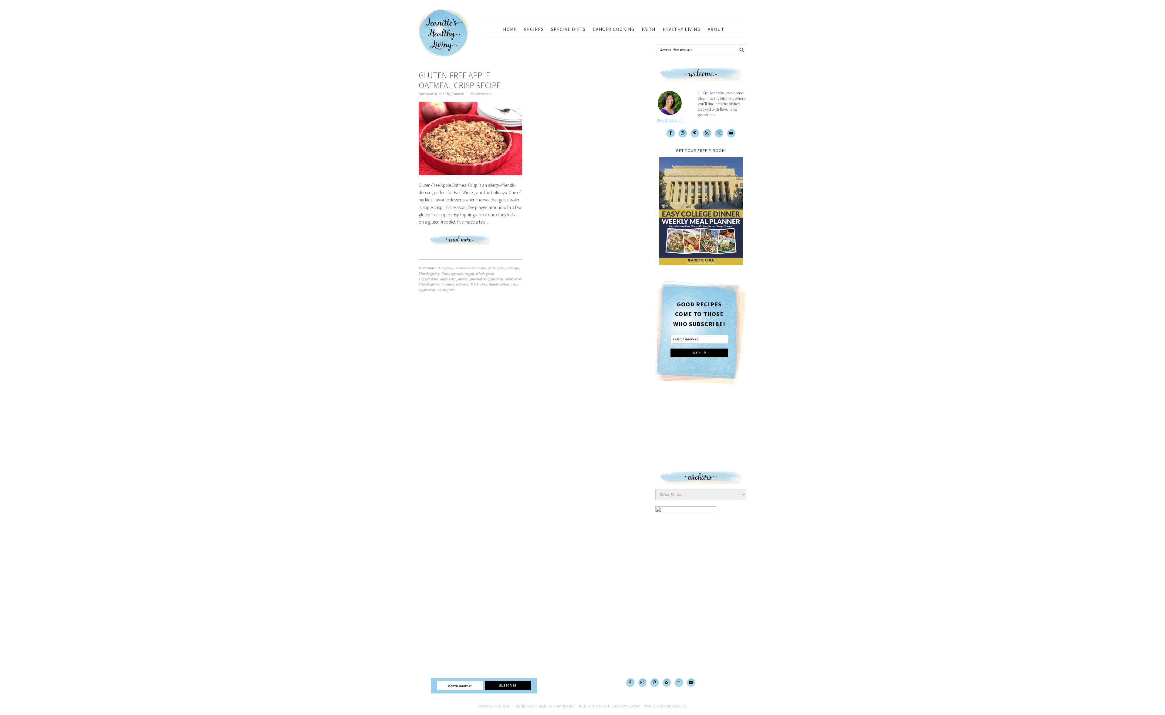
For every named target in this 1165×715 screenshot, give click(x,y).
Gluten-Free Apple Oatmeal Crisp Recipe (460, 80)
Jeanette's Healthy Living (449, 33)
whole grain (485, 274)
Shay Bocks (564, 706)
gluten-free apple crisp (486, 279)
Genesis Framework (622, 706)
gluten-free (496, 268)
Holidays (512, 268)
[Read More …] (670, 120)
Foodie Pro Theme (530, 706)
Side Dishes (478, 284)
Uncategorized (452, 274)
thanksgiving (499, 284)
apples (463, 279)
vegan (469, 274)
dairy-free (445, 268)
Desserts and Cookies (470, 268)
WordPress (676, 706)
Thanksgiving (429, 274)
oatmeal (462, 284)
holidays (447, 284)
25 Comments (480, 94)
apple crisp (448, 279)
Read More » (471, 242)
